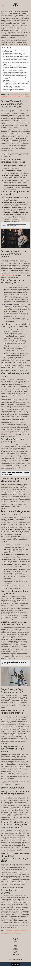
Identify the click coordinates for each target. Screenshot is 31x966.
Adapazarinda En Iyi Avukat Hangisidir (19, 94)
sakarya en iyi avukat (14, 933)
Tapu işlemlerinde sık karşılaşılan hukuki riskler (15, 53)
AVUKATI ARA (15, 964)
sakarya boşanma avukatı (18, 932)
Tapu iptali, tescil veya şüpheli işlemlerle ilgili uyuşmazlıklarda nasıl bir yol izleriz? (15, 87)
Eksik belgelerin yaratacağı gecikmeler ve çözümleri (16, 72)
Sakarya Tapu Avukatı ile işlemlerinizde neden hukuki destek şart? (13, 50)
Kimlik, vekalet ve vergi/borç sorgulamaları (14, 70)
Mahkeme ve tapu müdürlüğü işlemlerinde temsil (16, 67)
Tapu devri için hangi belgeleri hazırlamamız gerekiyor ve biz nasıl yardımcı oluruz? (17, 84)
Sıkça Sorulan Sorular (8, 80)
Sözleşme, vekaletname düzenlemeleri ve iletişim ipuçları (16, 77)
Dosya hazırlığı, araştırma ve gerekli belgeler (14, 65)
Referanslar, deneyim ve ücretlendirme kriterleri (15, 75)
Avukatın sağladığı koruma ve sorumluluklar (14, 54)
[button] (3, 5)
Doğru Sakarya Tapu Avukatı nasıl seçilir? (13, 73)
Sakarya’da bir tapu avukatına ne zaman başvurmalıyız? (17, 81)
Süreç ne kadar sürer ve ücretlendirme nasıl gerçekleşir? (14, 90)
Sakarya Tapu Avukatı (7, 275)
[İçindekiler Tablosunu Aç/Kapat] (27, 48)
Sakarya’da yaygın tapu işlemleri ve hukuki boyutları (16, 56)
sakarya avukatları (6, 932)
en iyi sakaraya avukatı (11, 930)
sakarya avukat (22, 930)
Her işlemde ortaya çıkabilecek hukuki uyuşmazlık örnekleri (16, 60)
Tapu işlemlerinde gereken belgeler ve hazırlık (14, 69)
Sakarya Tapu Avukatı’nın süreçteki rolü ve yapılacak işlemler (16, 63)
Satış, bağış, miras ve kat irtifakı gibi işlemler (14, 58)
